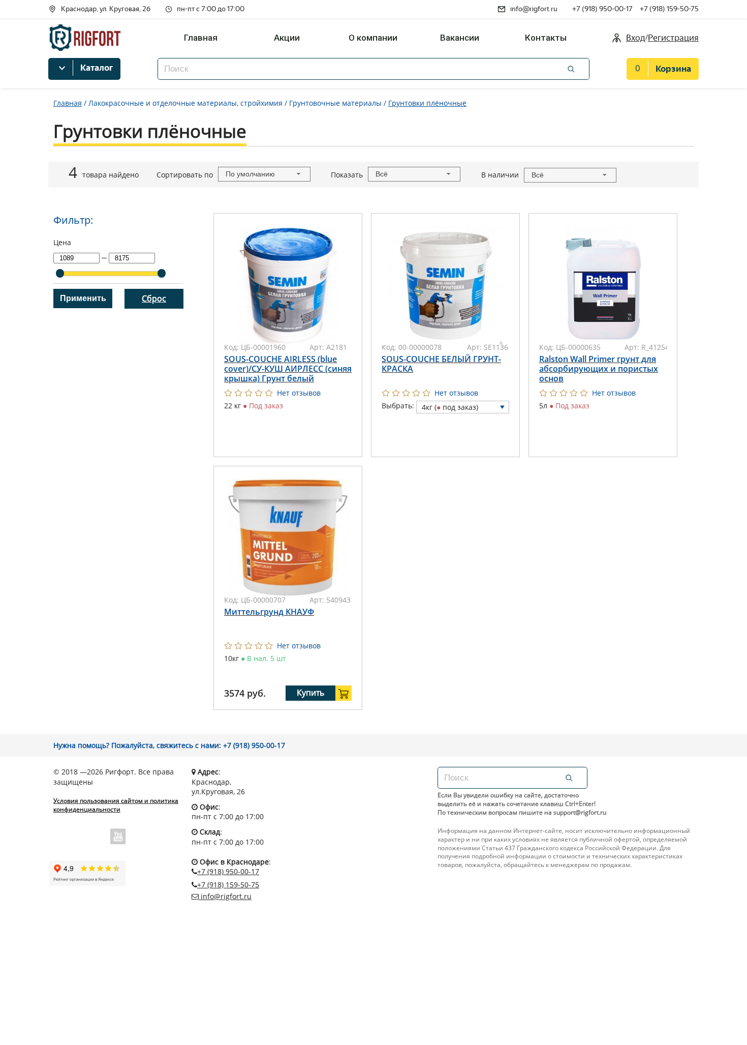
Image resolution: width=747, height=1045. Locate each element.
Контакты (546, 38)
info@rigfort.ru (533, 9)
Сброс (154, 298)
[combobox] (264, 174)
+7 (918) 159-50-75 (669, 9)
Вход (635, 38)
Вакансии (459, 38)
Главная (200, 38)
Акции (287, 38)
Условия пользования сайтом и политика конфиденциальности (115, 805)
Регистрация (673, 38)
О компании (373, 38)
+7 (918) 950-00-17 (602, 9)
